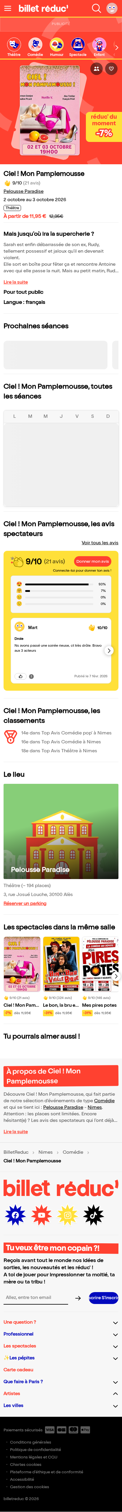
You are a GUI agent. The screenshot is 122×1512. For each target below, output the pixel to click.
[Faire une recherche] (96, 8)
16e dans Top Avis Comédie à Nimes (61, 742)
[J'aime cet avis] (21, 676)
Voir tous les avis (100, 543)
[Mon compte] (111, 8)
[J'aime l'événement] (111, 68)
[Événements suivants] (116, 976)
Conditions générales (30, 1442)
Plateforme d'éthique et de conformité (46, 1472)
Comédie (104, 1101)
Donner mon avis (92, 561)
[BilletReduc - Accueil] (43, 8)
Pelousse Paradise (24, 191)
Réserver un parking (25, 903)
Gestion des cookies (29, 1486)
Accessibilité (22, 1479)
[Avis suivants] (109, 650)
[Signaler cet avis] (31, 676)
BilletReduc (16, 1152)
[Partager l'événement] (96, 68)
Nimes (95, 1107)
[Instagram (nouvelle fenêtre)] (67, 1215)
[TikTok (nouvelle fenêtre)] (93, 1215)
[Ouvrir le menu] (10, 8)
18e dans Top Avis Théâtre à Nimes (59, 751)
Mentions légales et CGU (33, 1457)
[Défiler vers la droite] (117, 48)
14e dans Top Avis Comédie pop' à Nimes (66, 733)
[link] (14, 47)
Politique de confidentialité (35, 1449)
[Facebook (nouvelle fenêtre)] (15, 1215)
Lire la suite (16, 282)
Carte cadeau (18, 1370)
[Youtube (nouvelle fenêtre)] (41, 1215)
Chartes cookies (25, 1464)
